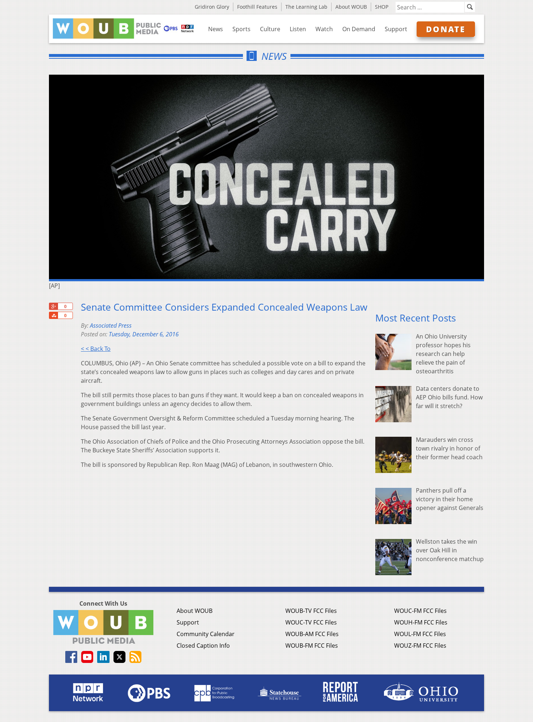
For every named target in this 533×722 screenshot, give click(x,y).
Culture (270, 29)
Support (396, 29)
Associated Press (111, 325)
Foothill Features (257, 6)
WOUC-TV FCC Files (311, 622)
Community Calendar (206, 634)
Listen (298, 29)
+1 (53, 306)
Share (53, 315)
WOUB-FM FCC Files (311, 646)
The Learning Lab (306, 6)
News (215, 29)
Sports (241, 29)
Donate (446, 29)
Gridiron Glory (212, 6)
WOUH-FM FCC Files (420, 622)
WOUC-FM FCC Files (420, 611)
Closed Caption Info (203, 646)
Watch (324, 29)
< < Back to (96, 349)
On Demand (358, 29)
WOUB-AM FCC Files (312, 634)
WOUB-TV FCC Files (311, 611)
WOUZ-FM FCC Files (420, 646)
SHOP (381, 6)
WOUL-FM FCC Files (420, 634)
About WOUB (351, 6)
